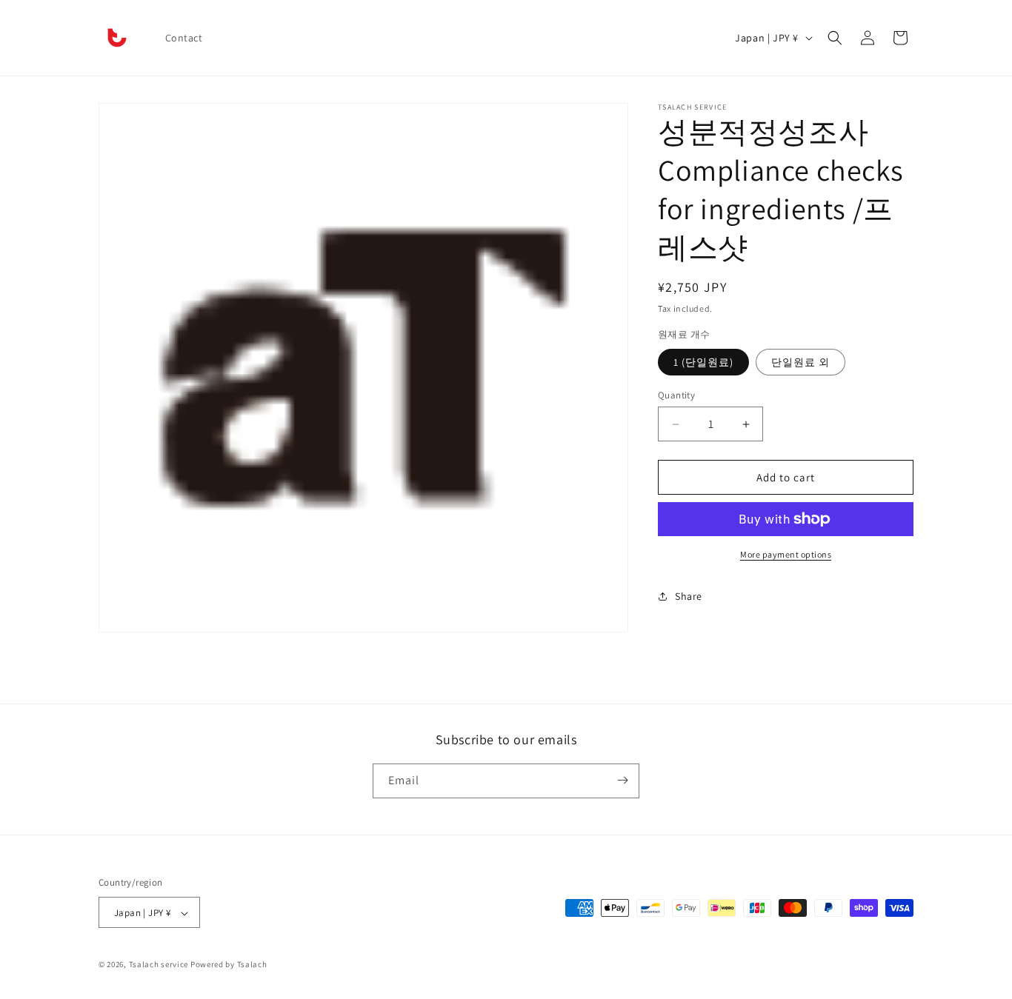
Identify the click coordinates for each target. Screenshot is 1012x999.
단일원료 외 (800, 362)
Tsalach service (159, 965)
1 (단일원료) (703, 362)
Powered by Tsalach (228, 965)
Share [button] (688, 596)
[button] (835, 37)
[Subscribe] (622, 780)
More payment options (785, 554)
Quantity (676, 395)
